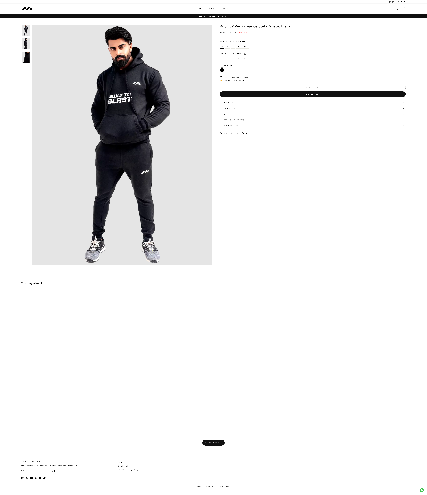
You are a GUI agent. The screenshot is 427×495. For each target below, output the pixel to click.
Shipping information (234, 120)
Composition (229, 108)
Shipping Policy (123, 466)
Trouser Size (231, 53)
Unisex (225, 8)
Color (226, 65)
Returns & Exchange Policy (128, 470)
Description (228, 102)
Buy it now (312, 94)
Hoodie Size (231, 41)
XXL (245, 46)
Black (222, 70)
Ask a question (230, 125)
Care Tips (227, 114)
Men (201, 8)
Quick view (68, 413)
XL (239, 46)
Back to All (215, 442)
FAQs (120, 462)
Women (213, 8)
